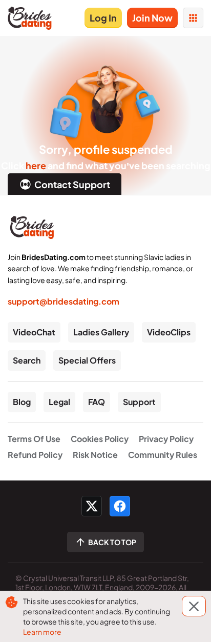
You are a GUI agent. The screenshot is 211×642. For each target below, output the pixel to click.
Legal (59, 401)
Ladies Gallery (101, 332)
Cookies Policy (100, 438)
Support (139, 401)
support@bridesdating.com (63, 301)
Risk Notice (95, 454)
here (36, 165)
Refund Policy (35, 454)
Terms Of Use (34, 438)
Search (26, 360)
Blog (22, 401)
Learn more (42, 631)
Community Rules (162, 454)
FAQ (96, 401)
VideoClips (169, 332)
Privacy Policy (166, 438)
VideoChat (34, 332)
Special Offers (87, 360)
